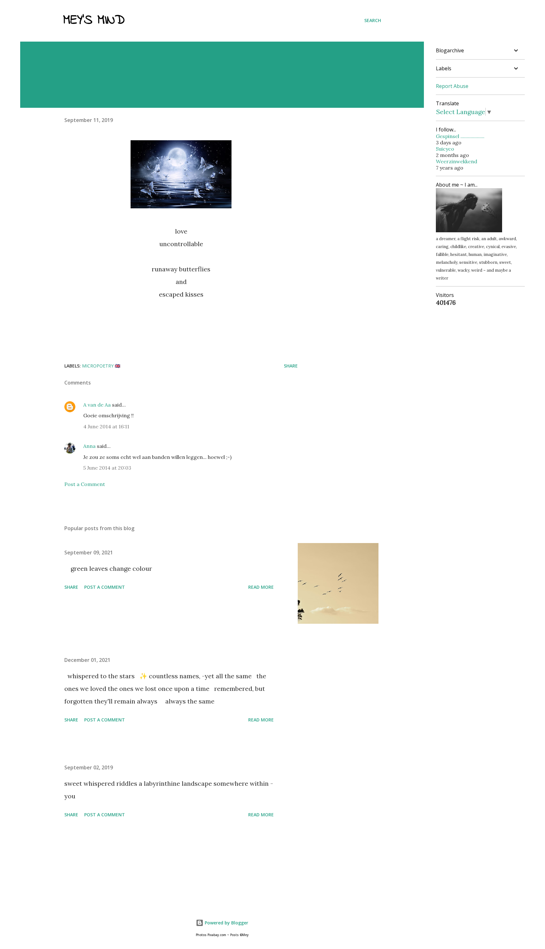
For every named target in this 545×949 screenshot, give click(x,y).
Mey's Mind (94, 20)
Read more (261, 587)
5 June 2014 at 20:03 (107, 468)
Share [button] (291, 366)
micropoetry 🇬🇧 (101, 366)
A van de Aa (97, 405)
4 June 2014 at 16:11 (106, 426)
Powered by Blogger (225, 923)
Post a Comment (84, 484)
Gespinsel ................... (460, 136)
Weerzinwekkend (456, 161)
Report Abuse (452, 86)
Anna (89, 446)
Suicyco (445, 149)
